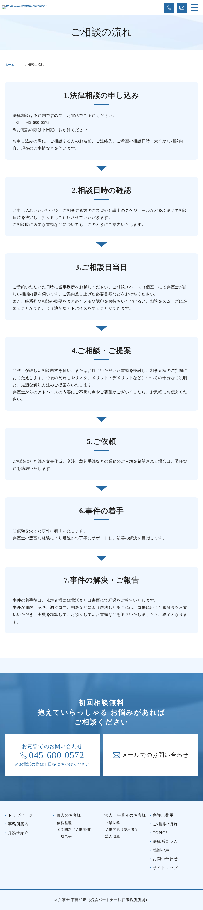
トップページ (20, 815)
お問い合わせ (165, 859)
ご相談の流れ (165, 824)
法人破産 (112, 836)
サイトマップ (165, 868)
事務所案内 (18, 824)
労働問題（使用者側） (123, 829)
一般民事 (64, 836)
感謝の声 (161, 850)
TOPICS (160, 833)
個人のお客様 (68, 815)
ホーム (9, 64)
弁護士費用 (163, 815)
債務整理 (64, 823)
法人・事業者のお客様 (125, 815)
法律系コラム (165, 841)
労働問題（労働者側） (75, 829)
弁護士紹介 (18, 833)
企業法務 (112, 823)
